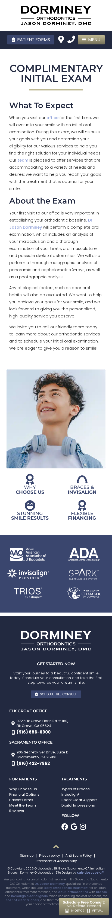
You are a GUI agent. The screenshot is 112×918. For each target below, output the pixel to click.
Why (30, 489)
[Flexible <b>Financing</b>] (82, 505)
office (52, 117)
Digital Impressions (78, 805)
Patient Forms (21, 799)
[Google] (73, 826)
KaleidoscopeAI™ (90, 873)
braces (101, 892)
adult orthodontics (73, 892)
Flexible (82, 515)
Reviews (16, 810)
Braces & (82, 489)
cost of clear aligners (22, 900)
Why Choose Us (23, 789)
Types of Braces (75, 789)
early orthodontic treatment (66, 888)
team (22, 160)
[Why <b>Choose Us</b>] (29, 479)
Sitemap (26, 855)
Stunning (30, 515)
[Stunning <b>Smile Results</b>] (29, 505)
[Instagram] (82, 826)
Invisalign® (70, 794)
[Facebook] (64, 826)
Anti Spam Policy (79, 855)
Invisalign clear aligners (29, 896)
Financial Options (24, 794)
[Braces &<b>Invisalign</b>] (82, 479)
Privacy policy (49, 855)
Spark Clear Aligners (79, 799)
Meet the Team (22, 805)
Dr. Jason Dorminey (50, 884)
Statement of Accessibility (56, 861)
